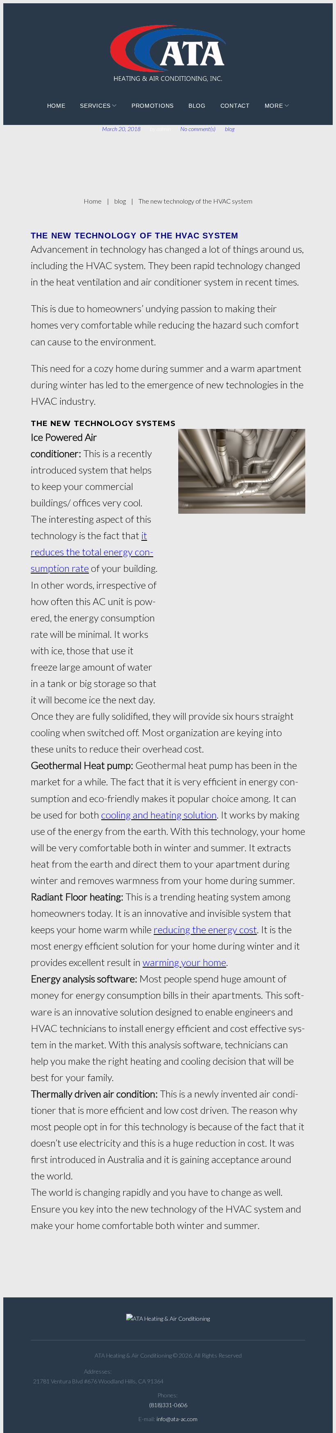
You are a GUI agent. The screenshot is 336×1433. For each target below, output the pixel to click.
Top (316, 1413)
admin (164, 128)
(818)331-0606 (168, 1404)
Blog (197, 105)
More (274, 105)
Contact (235, 105)
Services (95, 105)
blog (229, 128)
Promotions (153, 105)
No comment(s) (198, 128)
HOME (56, 105)
